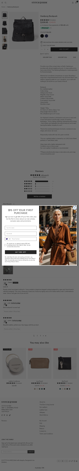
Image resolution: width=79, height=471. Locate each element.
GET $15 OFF (20, 252)
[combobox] (8, 239)
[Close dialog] (74, 208)
